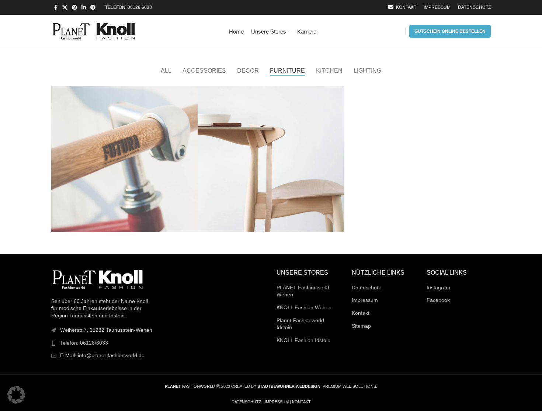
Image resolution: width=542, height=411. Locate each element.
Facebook (438, 300)
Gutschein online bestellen (450, 31)
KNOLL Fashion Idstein (303, 340)
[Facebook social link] (55, 8)
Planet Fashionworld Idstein (300, 324)
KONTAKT (301, 402)
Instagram (438, 287)
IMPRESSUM (277, 402)
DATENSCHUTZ (246, 402)
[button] (16, 395)
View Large (188, 94)
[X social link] (65, 8)
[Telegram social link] (93, 8)
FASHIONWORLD (190, 386)
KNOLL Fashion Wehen (304, 307)
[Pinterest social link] (74, 8)
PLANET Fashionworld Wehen (303, 291)
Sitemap (361, 326)
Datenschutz (366, 287)
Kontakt (360, 313)
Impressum (365, 300)
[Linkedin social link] (83, 8)
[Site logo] (93, 31)
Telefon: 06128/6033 (84, 343)
